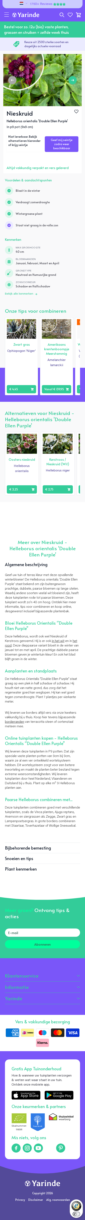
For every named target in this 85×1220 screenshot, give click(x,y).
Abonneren (42, 944)
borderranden (14, 722)
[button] (6, 14)
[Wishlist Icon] (76, 111)
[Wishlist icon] (32, 323)
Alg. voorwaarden (58, 1200)
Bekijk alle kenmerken (19, 294)
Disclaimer (35, 1200)
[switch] (76, 1214)
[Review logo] (38, 1122)
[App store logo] (26, 1095)
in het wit (58, 641)
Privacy (20, 1200)
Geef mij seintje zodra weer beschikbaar (61, 144)
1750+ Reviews (41, 4)
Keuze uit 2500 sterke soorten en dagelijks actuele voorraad (46, 44)
